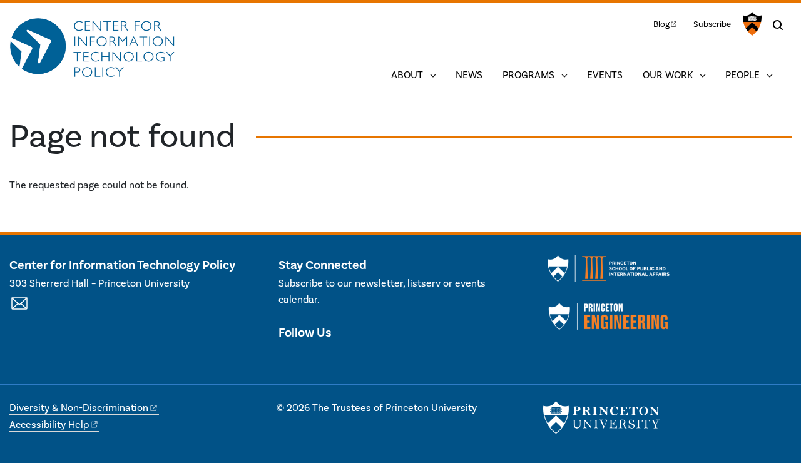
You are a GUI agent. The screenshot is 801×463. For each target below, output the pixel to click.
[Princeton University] (750, 24)
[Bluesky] (354, 359)
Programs (528, 75)
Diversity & (78, 408)
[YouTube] (332, 359)
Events (605, 75)
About (407, 75)
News (469, 75)
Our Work (668, 75)
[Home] (92, 49)
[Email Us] (19, 310)
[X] (288, 359)
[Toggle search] (778, 25)
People (742, 75)
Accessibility (49, 425)
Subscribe (712, 24)
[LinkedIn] (310, 359)
